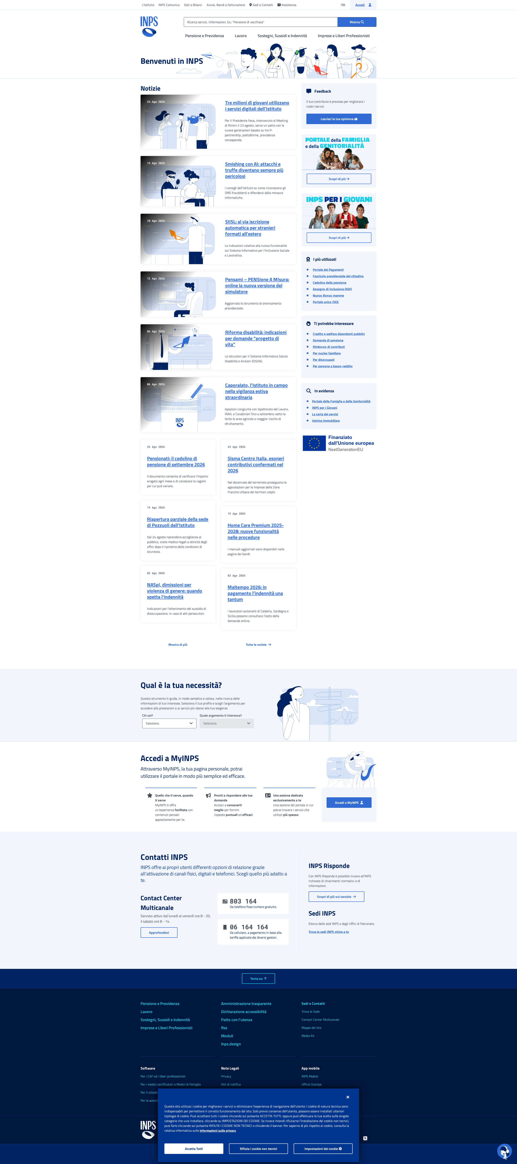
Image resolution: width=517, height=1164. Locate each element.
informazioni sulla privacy (218, 1130)
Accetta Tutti (194, 1148)
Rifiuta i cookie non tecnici (258, 1148)
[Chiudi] (348, 1097)
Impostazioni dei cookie (322, 1148)
